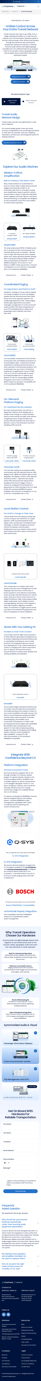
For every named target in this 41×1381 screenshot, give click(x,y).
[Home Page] (7, 6)
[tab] (11, 101)
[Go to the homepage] (7, 1282)
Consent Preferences (9, 1376)
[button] (38, 1)
